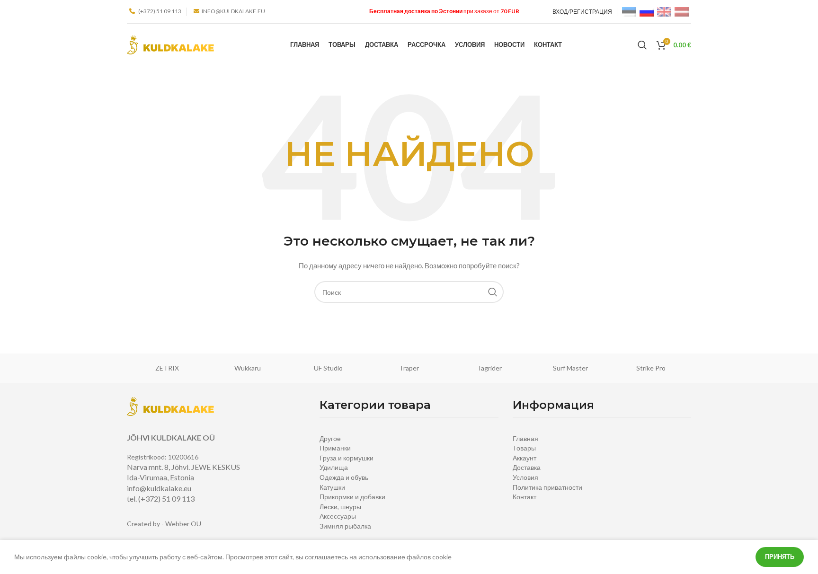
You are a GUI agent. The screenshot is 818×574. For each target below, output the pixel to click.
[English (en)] (664, 11)
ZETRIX (167, 368)
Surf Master (570, 368)
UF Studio (328, 368)
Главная (525, 438)
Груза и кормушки (346, 458)
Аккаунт (524, 458)
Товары (524, 448)
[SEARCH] (493, 292)
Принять (779, 556)
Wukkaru (247, 368)
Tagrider (489, 368)
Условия (525, 477)
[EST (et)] (629, 11)
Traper (409, 368)
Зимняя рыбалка (345, 526)
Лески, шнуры (340, 507)
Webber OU (183, 524)
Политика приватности (547, 487)
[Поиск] (642, 44)
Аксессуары (338, 516)
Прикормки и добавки (352, 497)
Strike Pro (651, 368)
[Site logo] (170, 44)
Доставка (527, 467)
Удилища (334, 467)
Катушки (332, 487)
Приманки (335, 448)
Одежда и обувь (344, 477)
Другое (330, 438)
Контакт (524, 497)
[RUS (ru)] (647, 11)
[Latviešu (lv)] (682, 11)
